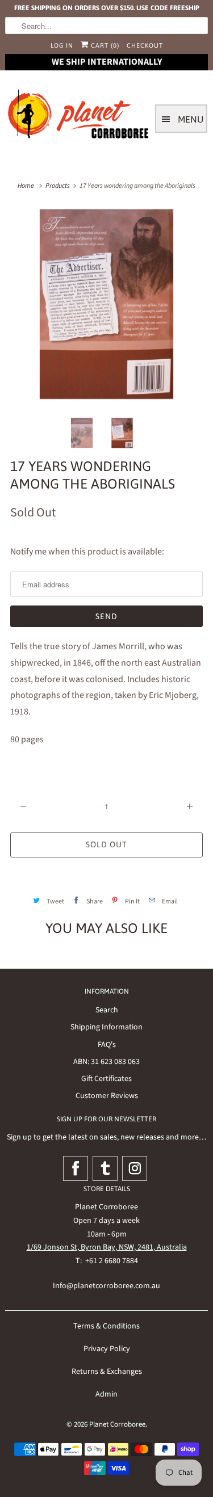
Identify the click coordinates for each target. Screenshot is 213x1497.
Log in (62, 45)
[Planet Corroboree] (79, 116)
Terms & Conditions (106, 1326)
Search (106, 1010)
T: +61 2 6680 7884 (107, 1261)
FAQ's (107, 1044)
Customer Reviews (107, 1095)
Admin (106, 1394)
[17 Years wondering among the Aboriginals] (106, 304)
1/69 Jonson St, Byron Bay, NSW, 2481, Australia (107, 1247)
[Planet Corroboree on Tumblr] (105, 1168)
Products (57, 186)
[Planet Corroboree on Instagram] (134, 1168)
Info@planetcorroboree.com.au (106, 1286)
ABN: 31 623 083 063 (106, 1061)
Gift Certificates (106, 1078)
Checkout (145, 45)
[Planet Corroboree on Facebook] (75, 1168)
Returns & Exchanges (107, 1371)
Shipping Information (106, 1027)
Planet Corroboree (117, 1424)
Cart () (104, 45)
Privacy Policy (106, 1349)
